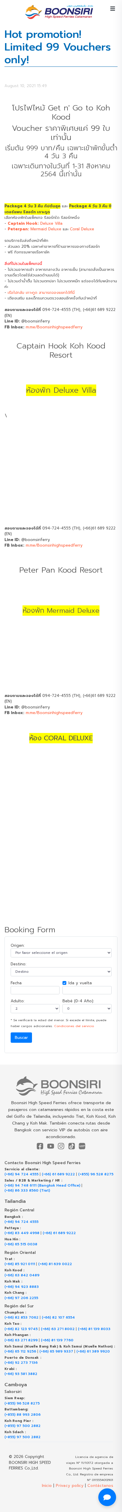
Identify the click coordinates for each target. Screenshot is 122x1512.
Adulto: (18, 1001)
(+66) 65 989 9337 (56, 1351)
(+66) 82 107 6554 (58, 1317)
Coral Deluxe (82, 229)
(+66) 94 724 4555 (21, 1174)
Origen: (18, 945)
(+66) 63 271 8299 (21, 1340)
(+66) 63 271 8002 (58, 1329)
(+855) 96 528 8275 (95, 1174)
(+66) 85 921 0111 (19, 1264)
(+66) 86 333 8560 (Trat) (27, 1190)
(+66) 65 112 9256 (20, 1351)
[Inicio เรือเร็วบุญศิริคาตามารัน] (61, 1086)
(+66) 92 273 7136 (21, 1362)
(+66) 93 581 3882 (20, 1373)
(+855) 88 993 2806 (22, 1414)
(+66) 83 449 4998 (21, 1233)
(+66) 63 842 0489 (21, 1275)
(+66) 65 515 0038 (20, 1244)
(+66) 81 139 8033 (94, 1329)
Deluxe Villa (35, 223)
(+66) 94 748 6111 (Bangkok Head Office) (42, 1185)
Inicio (47, 1485)
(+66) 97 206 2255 (21, 1298)
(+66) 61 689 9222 (58, 1174)
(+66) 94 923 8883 (21, 1286)
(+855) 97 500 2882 (22, 1425)
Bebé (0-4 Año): (78, 1001)
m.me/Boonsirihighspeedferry (54, 327)
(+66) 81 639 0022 (55, 1264)
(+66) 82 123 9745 (21, 1329)
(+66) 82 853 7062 (21, 1317)
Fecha (16, 983)
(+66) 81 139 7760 (57, 1340)
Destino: (18, 964)
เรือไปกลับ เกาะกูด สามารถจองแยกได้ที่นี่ (41, 292)
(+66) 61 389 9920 (93, 1351)
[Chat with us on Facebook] (107, 1497)
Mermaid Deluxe (34, 229)
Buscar (21, 1037)
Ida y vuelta (80, 983)
